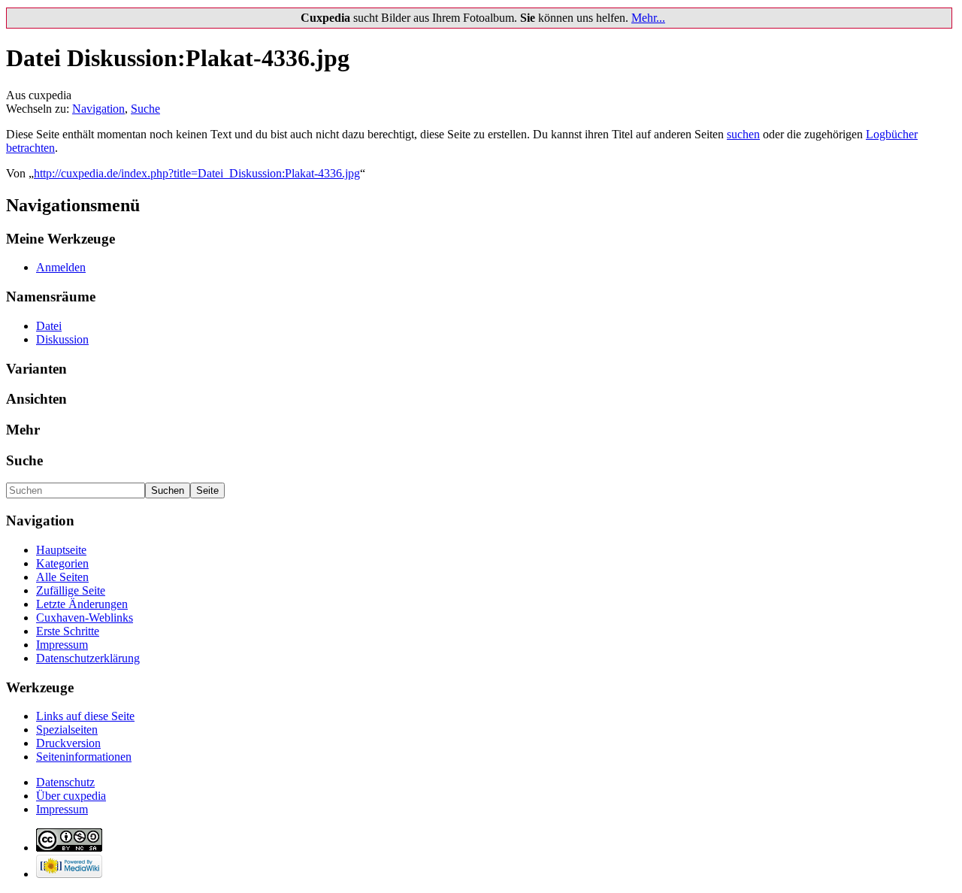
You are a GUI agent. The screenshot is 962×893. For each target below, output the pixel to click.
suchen (743, 134)
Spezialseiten (67, 729)
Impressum (62, 644)
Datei (49, 325)
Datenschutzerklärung (88, 658)
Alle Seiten (62, 577)
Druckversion (68, 743)
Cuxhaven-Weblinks (84, 617)
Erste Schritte (67, 631)
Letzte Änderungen (82, 604)
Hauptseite (61, 549)
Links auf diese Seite (85, 716)
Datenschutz (65, 782)
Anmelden (61, 267)
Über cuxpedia (71, 795)
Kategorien (62, 563)
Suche (145, 108)
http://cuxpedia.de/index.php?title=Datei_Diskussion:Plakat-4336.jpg (197, 173)
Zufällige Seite (70, 590)
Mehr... (648, 17)
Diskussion (62, 339)
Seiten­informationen (84, 756)
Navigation (98, 108)
